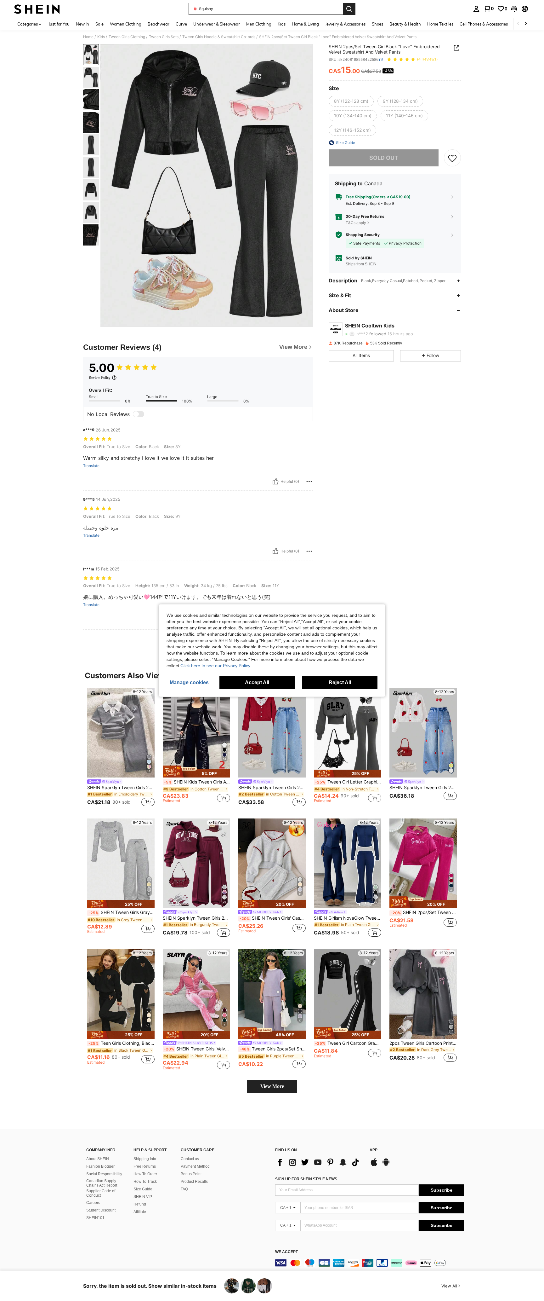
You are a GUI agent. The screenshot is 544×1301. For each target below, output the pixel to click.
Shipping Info (144, 1159)
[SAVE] (452, 157)
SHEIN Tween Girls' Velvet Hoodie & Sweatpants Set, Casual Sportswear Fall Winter (197, 1048)
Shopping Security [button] (363, 235)
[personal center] (476, 9)
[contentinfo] (369, 1263)
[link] (488, 8)
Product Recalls (194, 1181)
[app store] (374, 1165)
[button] (514, 9)
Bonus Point (191, 1174)
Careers (93, 1202)
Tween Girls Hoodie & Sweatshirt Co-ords (218, 37)
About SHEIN (97, 1159)
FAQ (184, 1189)
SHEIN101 (95, 1218)
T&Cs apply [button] (356, 222)
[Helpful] (275, 481)
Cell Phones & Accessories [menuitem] (484, 23)
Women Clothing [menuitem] (125, 23)
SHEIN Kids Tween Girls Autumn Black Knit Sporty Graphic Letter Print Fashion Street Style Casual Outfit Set (197, 781)
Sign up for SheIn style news (306, 1179)
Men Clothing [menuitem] (258, 23)
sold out (383, 157)
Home (88, 37)
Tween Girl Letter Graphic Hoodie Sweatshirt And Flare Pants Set (348, 781)
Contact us (190, 1159)
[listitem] (121, 748)
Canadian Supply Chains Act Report (101, 1183)
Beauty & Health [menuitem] (405, 23)
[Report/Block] (309, 481)
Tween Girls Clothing (127, 37)
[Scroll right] (526, 24)
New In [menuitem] (82, 23)
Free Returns (144, 1166)
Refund (139, 1204)
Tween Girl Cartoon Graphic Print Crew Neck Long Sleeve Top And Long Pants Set (348, 1043)
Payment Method (195, 1166)
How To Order (145, 1174)
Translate (91, 466)
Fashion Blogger (100, 1166)
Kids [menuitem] (282, 23)
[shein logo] (37, 9)
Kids (101, 37)
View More (272, 1086)
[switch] (138, 414)
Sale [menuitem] (99, 23)
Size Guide (142, 1189)
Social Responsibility (104, 1174)
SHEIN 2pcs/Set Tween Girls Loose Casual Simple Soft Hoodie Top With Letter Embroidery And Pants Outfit (424, 912)
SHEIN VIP (142, 1196)
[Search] (349, 9)
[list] (319, 1162)
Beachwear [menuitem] (158, 23)
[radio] (351, 101)
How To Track (145, 1181)
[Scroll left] (518, 24)
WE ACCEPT (286, 1252)
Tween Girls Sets (163, 37)
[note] (196, 772)
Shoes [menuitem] (377, 23)
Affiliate (139, 1212)
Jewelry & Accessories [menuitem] (345, 23)
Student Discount (101, 1210)
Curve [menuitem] (181, 23)
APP (373, 1150)
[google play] (386, 1165)
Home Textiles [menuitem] (440, 23)
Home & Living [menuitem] (305, 23)
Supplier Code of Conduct (100, 1193)
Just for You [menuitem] (59, 23)
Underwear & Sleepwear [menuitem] (216, 23)
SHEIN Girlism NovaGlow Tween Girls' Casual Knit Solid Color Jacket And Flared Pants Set (347, 918)
